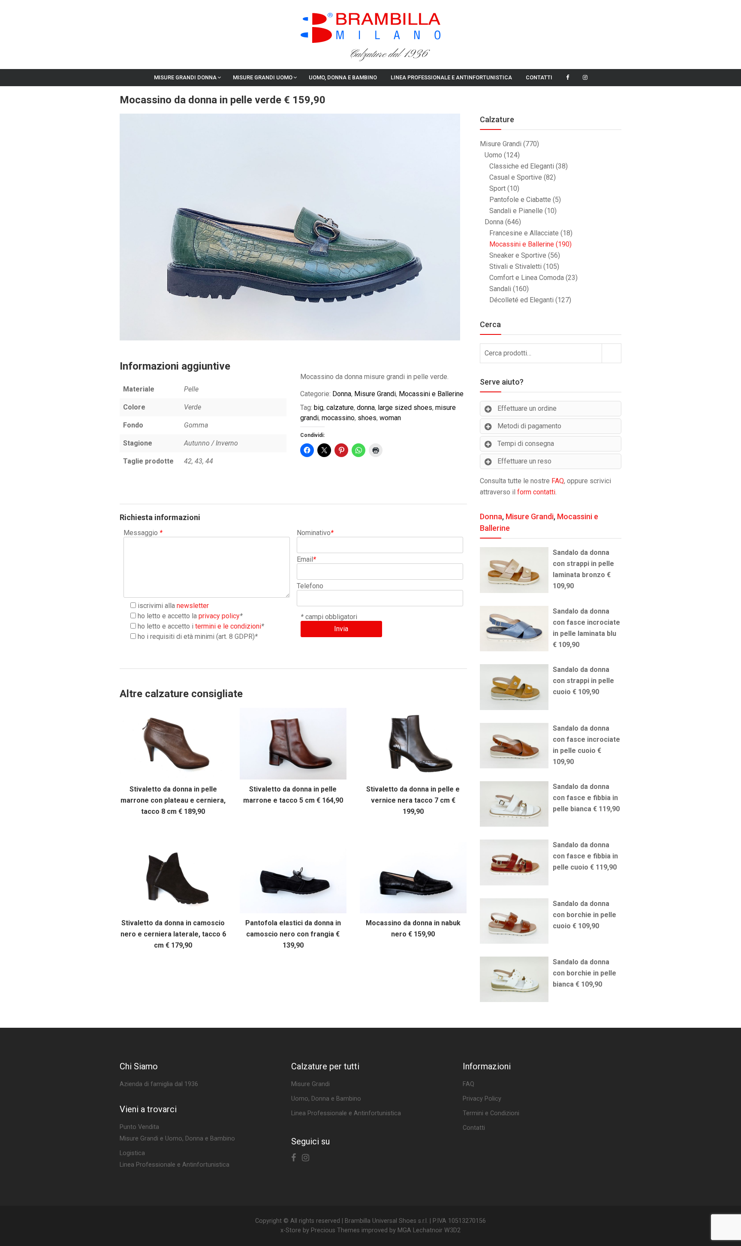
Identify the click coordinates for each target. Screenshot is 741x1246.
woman (390, 418)
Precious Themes (335, 1230)
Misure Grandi (375, 394)
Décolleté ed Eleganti (521, 300)
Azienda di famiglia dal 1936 (159, 1084)
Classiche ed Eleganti (521, 166)
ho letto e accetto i (199, 626)
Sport (497, 188)
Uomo (493, 155)
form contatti (536, 492)
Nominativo (315, 533)
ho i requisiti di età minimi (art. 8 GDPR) (196, 636)
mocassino (338, 418)
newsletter (193, 606)
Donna (341, 394)
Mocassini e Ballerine (431, 394)
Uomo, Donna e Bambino (343, 77)
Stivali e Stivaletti (515, 266)
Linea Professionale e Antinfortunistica (451, 77)
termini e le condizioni (228, 626)
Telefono (310, 586)
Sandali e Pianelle (516, 211)
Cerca (611, 353)
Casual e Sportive (515, 177)
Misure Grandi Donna (185, 77)
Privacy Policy (482, 1098)
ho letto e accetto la (189, 616)
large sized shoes (405, 407)
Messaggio (143, 533)
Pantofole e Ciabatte (520, 200)
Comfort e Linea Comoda (526, 278)
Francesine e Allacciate (524, 233)
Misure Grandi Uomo (262, 77)
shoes (367, 418)
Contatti (539, 77)
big (318, 407)
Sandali (500, 289)
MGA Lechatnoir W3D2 (429, 1230)
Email (306, 559)
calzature (340, 407)
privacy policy (219, 616)
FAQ (557, 481)
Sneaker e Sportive (517, 255)
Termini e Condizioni (491, 1113)
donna (366, 407)
